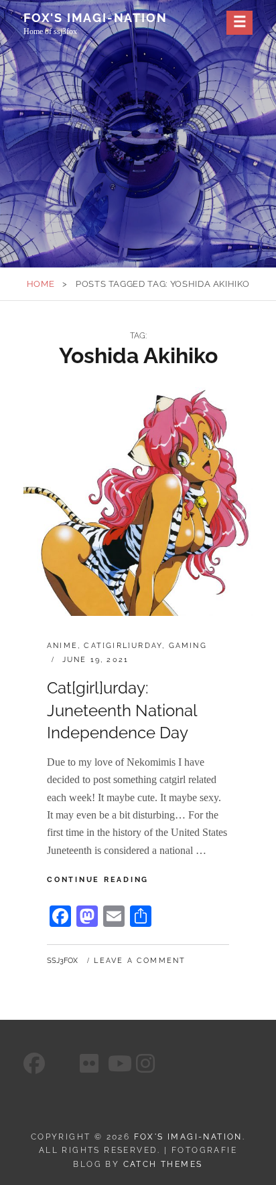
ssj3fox (62, 960)
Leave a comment (140, 960)
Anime (62, 645)
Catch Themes (163, 1164)
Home (41, 284)
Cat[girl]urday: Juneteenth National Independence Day (122, 710)
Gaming (188, 645)
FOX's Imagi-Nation (95, 18)
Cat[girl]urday (123, 645)
